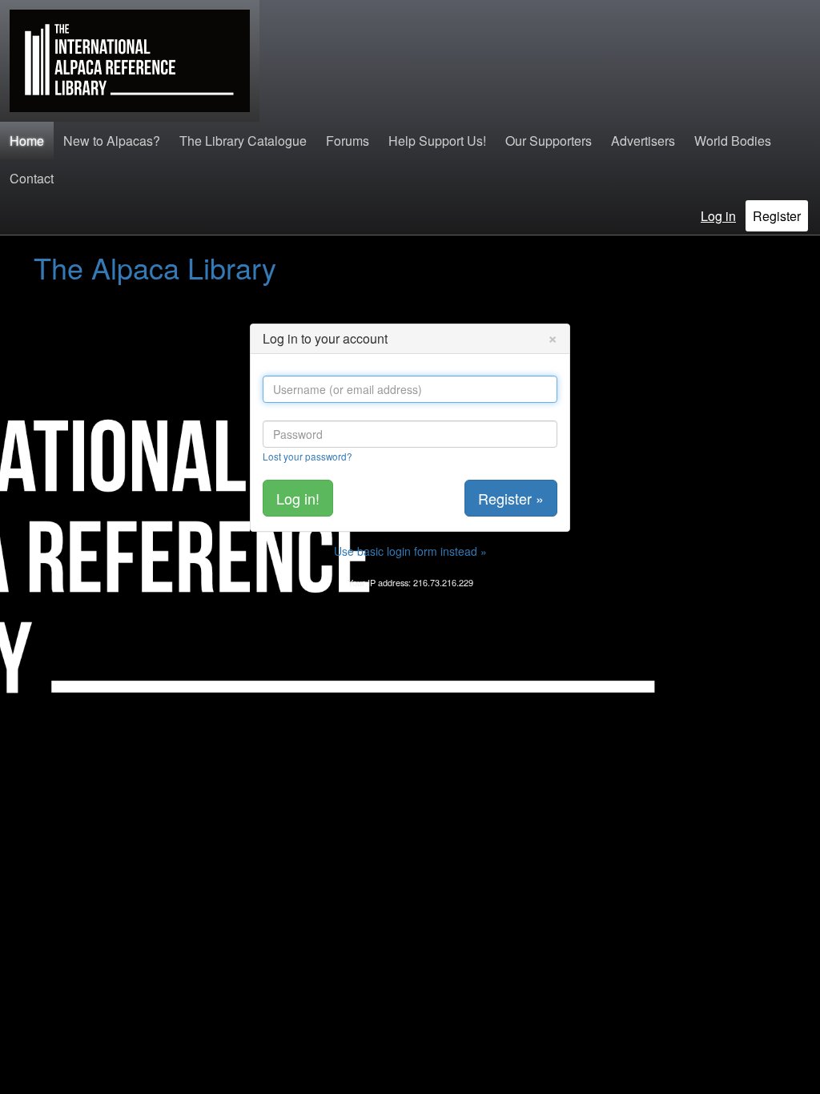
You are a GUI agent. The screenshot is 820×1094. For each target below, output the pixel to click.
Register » (511, 498)
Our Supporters (548, 140)
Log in (718, 216)
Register (777, 216)
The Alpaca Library (155, 267)
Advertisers (643, 140)
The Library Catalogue (243, 140)
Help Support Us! (437, 140)
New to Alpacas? (111, 140)
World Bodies (732, 140)
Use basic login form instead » (410, 551)
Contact (32, 178)
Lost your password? (307, 456)
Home (27, 140)
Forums (347, 140)
